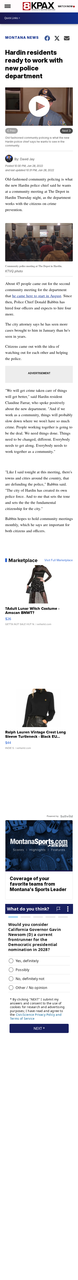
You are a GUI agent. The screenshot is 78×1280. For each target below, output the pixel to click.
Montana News (22, 37)
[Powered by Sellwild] (66, 816)
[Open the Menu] (7, 6)
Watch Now (65, 6)
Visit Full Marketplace (58, 560)
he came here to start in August (36, 295)
